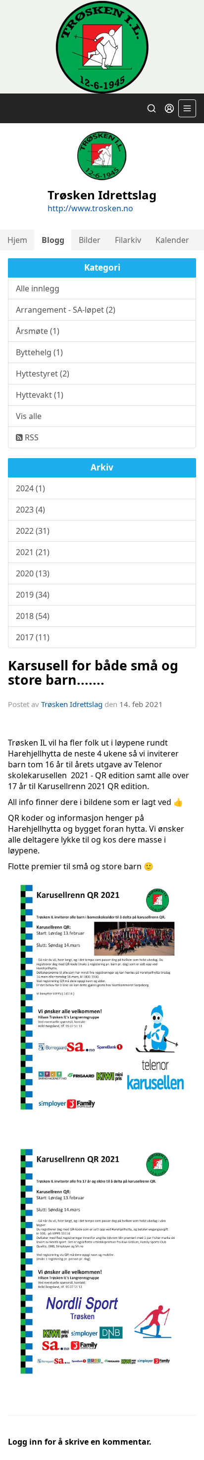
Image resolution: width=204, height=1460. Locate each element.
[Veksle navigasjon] (187, 108)
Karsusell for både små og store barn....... (93, 672)
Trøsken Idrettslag (71, 704)
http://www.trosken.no (90, 208)
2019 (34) (33, 594)
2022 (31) (33, 530)
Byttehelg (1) (39, 352)
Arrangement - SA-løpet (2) (65, 309)
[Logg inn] (169, 108)
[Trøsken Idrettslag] (102, 47)
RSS (31, 437)
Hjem (17, 240)
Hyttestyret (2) (42, 373)
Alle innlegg (37, 288)
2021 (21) (33, 552)
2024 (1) (30, 488)
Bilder (90, 240)
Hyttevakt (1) (39, 394)
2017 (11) (33, 637)
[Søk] (151, 108)
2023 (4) (30, 509)
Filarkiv (128, 240)
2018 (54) (33, 616)
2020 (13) (33, 573)
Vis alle (29, 416)
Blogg (53, 240)
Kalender (172, 240)
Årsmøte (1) (37, 331)
